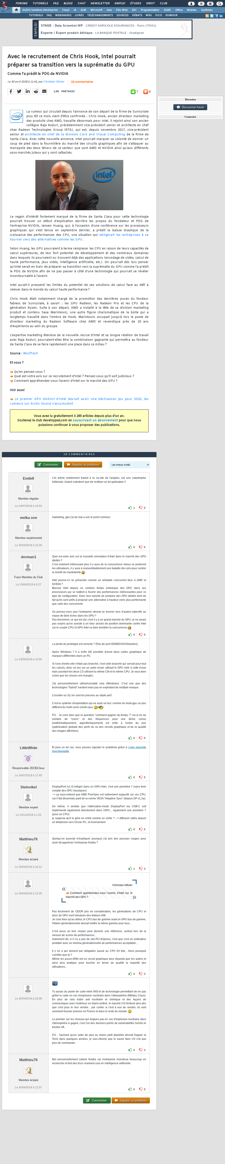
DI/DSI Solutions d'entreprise (40, 10)
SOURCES (122, 15)
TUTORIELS (36, 15)
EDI (134, 10)
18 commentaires (82, 82)
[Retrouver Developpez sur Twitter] (212, 16)
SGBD (167, 10)
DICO (158, 15)
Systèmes (207, 10)
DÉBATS (137, 15)
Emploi (119, 3)
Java (109, 10)
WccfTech (30, 354)
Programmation (150, 10)
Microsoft (96, 10)
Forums (21, 3)
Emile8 (28, 478)
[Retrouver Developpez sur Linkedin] (221, 16)
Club (163, 3)
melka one (28, 518)
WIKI (149, 15)
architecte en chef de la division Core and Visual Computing (75, 135)
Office (179, 10)
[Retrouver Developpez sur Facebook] (216, 16)
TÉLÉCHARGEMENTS (100, 15)
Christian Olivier (53, 82)
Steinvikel (28, 787)
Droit (150, 3)
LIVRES (79, 15)
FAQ (56, 3)
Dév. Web (122, 10)
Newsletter (100, 3)
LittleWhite (28, 748)
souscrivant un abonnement (95, 420)
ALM (83, 10)
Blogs (68, 3)
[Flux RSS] (207, 16)
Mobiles (192, 10)
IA (75, 10)
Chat (81, 3)
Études (135, 3)
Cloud (65, 10)
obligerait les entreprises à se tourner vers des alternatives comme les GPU (79, 237)
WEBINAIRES (63, 15)
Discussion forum (192, 107)
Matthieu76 (28, 839)
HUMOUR (171, 15)
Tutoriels (40, 3)
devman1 (28, 557)
